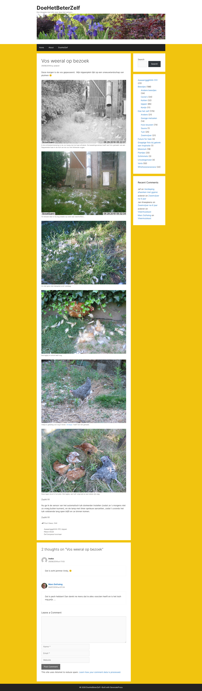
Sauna (144, 128)
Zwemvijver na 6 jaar (147, 205)
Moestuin (142, 149)
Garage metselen (149, 118)
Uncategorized (145, 160)
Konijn (143, 107)
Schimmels (143, 156)
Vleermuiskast (144, 212)
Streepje (69, 425)
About (51, 47)
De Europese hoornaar (53, 534)
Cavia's (144, 97)
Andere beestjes (148, 90)
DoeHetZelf (63, 47)
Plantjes (141, 153)
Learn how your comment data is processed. (100, 672)
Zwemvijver (146, 135)
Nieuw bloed (49, 532)
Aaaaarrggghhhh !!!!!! (52, 529)
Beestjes (142, 87)
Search (141, 59)
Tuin (143, 132)
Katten (144, 100)
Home (41, 47)
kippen (64, 529)
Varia (140, 163)
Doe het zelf (143, 111)
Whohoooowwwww (147, 167)
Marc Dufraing (55, 584)
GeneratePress (116, 687)
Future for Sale (145, 139)
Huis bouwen (147, 125)
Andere (144, 114)
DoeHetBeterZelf (58, 8)
